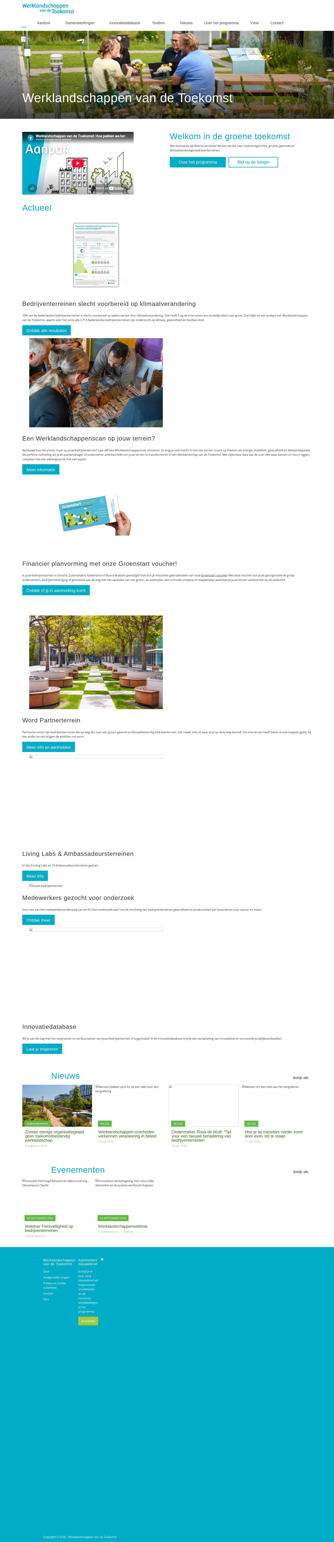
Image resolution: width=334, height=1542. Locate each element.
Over (46, 1271)
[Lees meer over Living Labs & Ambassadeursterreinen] (96, 757)
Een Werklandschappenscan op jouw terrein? (88, 438)
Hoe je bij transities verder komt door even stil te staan (274, 1133)
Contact (277, 23)
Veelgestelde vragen (56, 1277)
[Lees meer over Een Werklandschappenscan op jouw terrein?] (96, 426)
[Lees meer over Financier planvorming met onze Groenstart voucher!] (96, 551)
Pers (46, 1299)
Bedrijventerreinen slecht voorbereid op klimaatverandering (109, 303)
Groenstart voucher (214, 575)
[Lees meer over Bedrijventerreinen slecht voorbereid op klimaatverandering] (96, 292)
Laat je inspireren (42, 1049)
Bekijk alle (300, 1078)
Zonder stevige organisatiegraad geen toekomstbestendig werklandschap (54, 1136)
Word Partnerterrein (51, 720)
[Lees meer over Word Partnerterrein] (96, 708)
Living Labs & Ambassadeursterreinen (78, 853)
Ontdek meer (38, 920)
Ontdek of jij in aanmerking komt (56, 590)
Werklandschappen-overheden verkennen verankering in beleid (127, 1133)
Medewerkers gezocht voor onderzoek (78, 897)
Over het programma (221, 23)
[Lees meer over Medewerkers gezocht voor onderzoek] (45, 886)
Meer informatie (40, 469)
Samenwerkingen (80, 23)
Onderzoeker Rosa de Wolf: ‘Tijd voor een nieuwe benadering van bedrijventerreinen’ (201, 1136)
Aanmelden (88, 1321)
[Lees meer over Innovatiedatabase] (96, 930)
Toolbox (159, 23)
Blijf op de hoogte (253, 162)
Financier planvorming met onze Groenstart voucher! (99, 563)
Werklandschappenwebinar (123, 1226)
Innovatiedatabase (124, 23)
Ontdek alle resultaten (46, 330)
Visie (254, 23)
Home (24, 23)
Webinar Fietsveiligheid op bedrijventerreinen (49, 1228)
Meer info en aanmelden (48, 747)
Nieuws (186, 23)
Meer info (35, 876)
